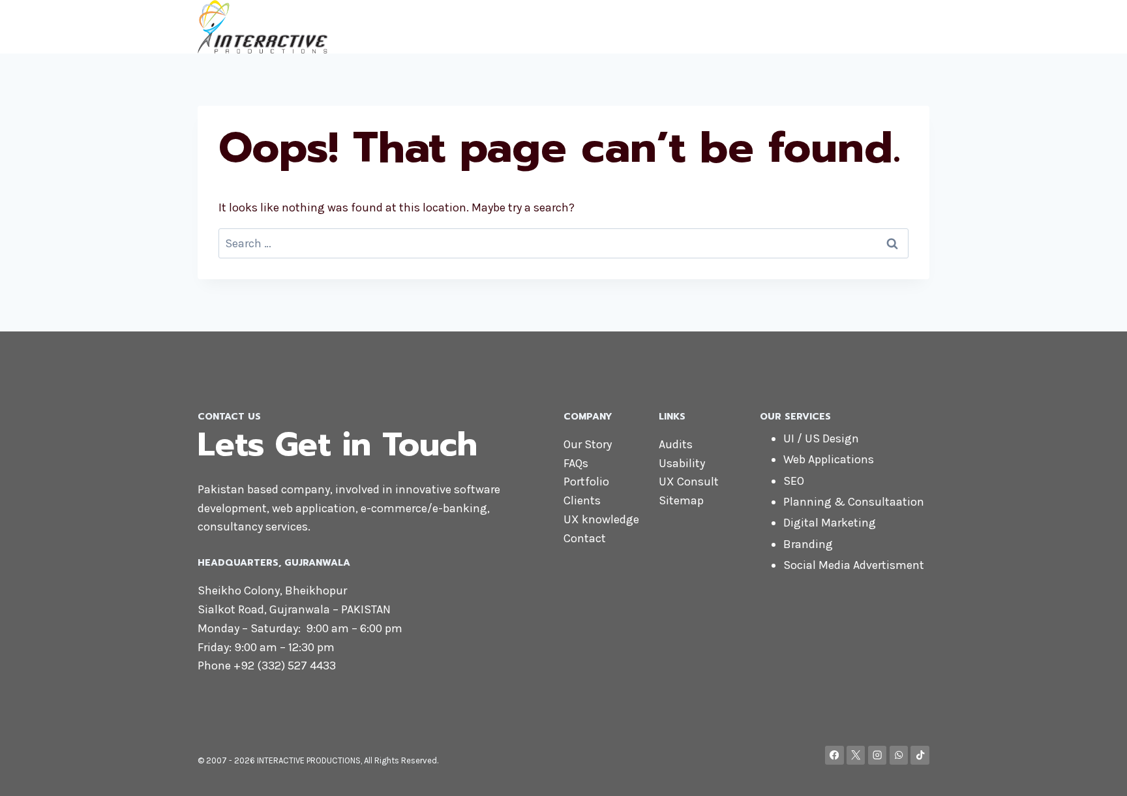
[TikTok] (919, 755)
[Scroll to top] (1097, 772)
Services (798, 26)
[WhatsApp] (899, 755)
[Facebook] (834, 755)
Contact (859, 26)
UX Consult (689, 481)
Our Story (588, 444)
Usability (682, 463)
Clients (582, 500)
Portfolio (586, 481)
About (667, 26)
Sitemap (681, 500)
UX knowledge (601, 519)
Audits (676, 444)
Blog (909, 26)
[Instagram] (877, 755)
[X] (856, 755)
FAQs (576, 463)
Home (619, 26)
